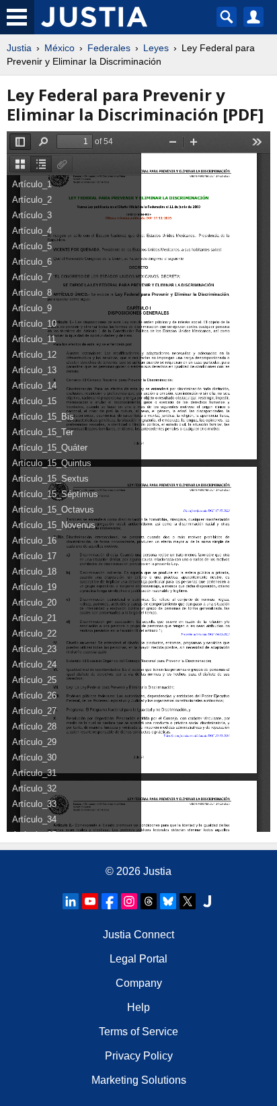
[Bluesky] (168, 901)
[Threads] (149, 901)
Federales (108, 47)
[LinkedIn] (71, 901)
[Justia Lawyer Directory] (207, 901)
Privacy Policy (139, 1056)
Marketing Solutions (138, 1080)
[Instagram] (129, 901)
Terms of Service (138, 1031)
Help (138, 1007)
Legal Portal (138, 959)
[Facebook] (110, 901)
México (59, 47)
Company (139, 983)
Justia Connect (138, 934)
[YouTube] (90, 901)
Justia (19, 47)
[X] (188, 901)
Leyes (156, 47)
